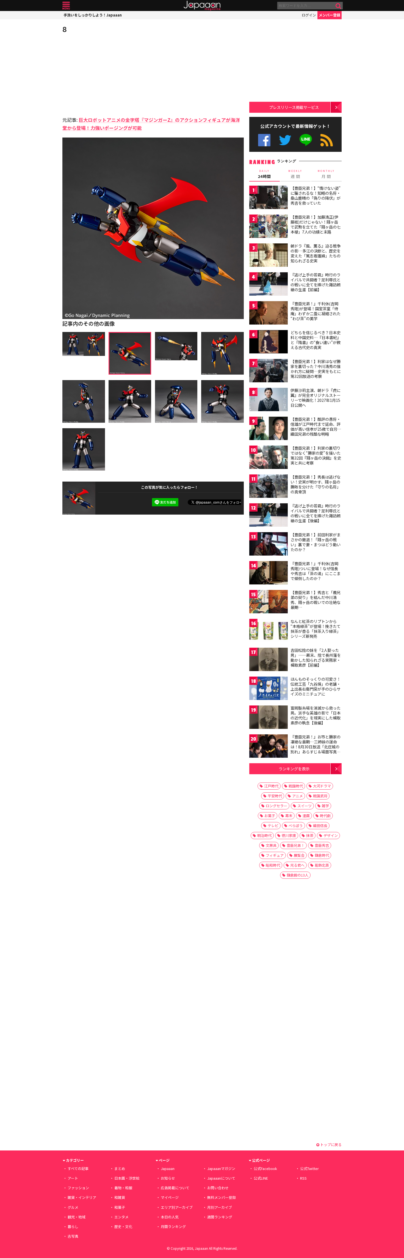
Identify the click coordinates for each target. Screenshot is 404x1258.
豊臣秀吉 (322, 845)
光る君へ (297, 865)
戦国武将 (320, 795)
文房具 (271, 845)
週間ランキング (219, 1216)
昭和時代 (273, 865)
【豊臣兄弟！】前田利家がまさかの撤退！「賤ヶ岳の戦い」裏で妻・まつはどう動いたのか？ (315, 542)
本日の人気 (170, 1216)
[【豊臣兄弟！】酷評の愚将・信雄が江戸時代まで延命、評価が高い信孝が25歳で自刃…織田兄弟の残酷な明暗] (268, 429)
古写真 (73, 1236)
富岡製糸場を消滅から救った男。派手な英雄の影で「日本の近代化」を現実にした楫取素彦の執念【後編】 (315, 715)
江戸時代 (271, 786)
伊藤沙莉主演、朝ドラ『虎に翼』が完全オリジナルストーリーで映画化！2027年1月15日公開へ (315, 397)
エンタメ (121, 1216)
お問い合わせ (218, 1187)
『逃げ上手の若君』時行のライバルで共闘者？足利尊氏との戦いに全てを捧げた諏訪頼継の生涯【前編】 (315, 282)
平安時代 (275, 795)
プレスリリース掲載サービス (294, 107)
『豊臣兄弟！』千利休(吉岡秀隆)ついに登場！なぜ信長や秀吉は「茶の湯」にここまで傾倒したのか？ (315, 571)
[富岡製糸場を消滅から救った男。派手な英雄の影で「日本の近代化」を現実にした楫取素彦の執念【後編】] (268, 717)
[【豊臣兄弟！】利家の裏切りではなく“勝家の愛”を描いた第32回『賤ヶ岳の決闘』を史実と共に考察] (268, 458)
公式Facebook (264, 140)
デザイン (330, 835)
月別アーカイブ (219, 1207)
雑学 (325, 805)
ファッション (78, 1187)
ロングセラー (276, 805)
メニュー (66, 6)
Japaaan (202, 5)
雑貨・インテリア (82, 1197)
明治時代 (264, 835)
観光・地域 (76, 1216)
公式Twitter (285, 140)
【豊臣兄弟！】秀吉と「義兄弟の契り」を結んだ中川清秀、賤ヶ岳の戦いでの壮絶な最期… (315, 599)
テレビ (273, 825)
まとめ (119, 1168)
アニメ (297, 795)
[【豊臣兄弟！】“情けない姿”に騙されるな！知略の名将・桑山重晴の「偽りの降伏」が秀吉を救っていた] (268, 198)
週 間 (295, 174)
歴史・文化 (123, 1226)
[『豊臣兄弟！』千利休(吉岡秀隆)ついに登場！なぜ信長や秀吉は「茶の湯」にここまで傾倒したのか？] (268, 573)
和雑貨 (119, 1197)
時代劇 (325, 815)
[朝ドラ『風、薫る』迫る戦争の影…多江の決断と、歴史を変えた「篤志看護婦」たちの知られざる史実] (268, 255)
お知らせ (168, 1178)
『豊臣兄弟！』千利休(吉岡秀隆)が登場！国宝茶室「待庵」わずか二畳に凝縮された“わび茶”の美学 (315, 311)
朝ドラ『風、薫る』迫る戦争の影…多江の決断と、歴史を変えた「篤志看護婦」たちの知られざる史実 (315, 253)
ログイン (309, 15)
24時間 (264, 174)
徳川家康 (289, 835)
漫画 (306, 815)
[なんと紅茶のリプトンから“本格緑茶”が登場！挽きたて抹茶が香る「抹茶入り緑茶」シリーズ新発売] (268, 631)
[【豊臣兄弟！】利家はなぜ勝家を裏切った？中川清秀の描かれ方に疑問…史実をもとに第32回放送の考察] (268, 371)
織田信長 (320, 825)
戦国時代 (296, 786)
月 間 (326, 174)
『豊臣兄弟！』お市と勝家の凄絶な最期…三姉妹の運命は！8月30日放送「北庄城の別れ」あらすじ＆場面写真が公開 (315, 746)
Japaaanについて (221, 1178)
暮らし (73, 1226)
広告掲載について (175, 1187)
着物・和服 (123, 1187)
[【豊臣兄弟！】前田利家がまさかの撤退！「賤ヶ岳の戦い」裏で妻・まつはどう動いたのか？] (268, 544)
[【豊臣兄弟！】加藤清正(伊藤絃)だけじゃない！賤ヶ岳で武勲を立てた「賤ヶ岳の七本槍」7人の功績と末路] (268, 227)
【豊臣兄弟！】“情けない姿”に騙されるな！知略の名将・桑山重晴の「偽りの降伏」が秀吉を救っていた (315, 195)
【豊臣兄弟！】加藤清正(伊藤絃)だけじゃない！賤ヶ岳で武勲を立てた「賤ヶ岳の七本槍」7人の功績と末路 (315, 224)
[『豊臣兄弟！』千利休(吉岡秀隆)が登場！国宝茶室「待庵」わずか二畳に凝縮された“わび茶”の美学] (268, 313)
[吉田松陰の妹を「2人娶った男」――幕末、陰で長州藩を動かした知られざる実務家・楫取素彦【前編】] (268, 660)
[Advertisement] (108, 74)
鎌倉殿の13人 (297, 875)
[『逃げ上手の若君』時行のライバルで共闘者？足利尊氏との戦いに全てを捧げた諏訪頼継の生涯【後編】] (268, 515)
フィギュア (275, 855)
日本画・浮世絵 (126, 1178)
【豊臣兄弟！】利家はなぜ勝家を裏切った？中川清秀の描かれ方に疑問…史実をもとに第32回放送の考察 (315, 368)
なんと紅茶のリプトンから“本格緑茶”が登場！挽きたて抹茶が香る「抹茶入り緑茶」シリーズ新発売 (315, 628)
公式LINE (306, 140)
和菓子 (119, 1207)
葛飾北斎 (322, 865)
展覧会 (299, 855)
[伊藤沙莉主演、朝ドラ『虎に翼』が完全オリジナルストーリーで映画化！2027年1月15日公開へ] (268, 400)
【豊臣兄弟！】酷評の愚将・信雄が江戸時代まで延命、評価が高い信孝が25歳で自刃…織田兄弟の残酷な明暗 (315, 426)
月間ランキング (173, 1226)
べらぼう (296, 825)
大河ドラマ (322, 786)
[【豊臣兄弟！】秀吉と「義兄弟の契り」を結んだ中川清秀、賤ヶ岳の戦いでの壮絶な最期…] (268, 602)
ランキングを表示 (294, 768)
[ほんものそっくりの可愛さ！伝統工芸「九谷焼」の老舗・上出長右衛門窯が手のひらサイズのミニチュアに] (268, 689)
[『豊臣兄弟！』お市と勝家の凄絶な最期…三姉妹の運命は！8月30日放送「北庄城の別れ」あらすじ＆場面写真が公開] (268, 746)
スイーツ (304, 805)
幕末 (288, 815)
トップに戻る (330, 1144)
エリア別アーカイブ (177, 1207)
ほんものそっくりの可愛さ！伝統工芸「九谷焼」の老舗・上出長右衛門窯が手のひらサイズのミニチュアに (315, 686)
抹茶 (309, 835)
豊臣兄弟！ (296, 845)
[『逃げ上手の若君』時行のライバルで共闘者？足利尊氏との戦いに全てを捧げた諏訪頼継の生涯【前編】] (268, 284)
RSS (327, 140)
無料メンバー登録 (221, 1197)
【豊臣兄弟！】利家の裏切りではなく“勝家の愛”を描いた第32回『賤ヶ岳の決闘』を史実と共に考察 (315, 455)
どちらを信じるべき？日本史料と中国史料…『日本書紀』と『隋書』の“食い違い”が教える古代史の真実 (315, 339)
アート (73, 1178)
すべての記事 (78, 1168)
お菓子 (269, 815)
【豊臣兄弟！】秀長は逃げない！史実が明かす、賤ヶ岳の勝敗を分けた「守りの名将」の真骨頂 (315, 484)
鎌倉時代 (322, 855)
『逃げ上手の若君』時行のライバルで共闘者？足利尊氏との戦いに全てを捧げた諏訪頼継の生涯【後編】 (315, 513)
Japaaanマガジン (221, 1168)
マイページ (170, 1197)
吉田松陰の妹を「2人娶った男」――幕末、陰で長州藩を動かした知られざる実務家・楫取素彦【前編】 (315, 657)
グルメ (73, 1207)
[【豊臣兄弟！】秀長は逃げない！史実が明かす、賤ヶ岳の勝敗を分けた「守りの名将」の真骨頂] (268, 486)
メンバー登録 (329, 15)
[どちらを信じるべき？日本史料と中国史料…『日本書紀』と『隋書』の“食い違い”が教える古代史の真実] (268, 342)
